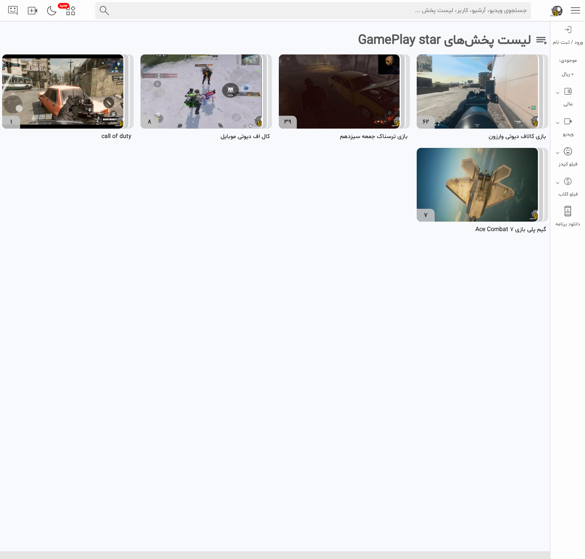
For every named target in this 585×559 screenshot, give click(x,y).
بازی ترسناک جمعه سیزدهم (374, 136)
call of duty (116, 136)
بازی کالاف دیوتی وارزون (517, 136)
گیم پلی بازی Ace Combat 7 (510, 229)
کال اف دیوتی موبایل (245, 136)
